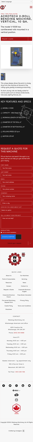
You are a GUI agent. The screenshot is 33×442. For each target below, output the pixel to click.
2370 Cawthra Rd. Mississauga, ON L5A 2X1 (16, 328)
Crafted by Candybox (15, 431)
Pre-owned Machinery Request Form (8, 301)
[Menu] (31, 7)
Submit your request (14, 243)
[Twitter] (10, 385)
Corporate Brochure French (9, 296)
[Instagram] (16, 385)
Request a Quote (9, 289)
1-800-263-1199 (20, 372)
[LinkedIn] (23, 385)
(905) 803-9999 (19, 333)
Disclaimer (9, 309)
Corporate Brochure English (24, 290)
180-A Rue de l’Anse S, (16, 364)
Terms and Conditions (24, 306)
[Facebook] (3, 385)
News (24, 282)
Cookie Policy (9, 306)
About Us (8, 275)
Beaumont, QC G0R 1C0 (16, 367)
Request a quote (7, 39)
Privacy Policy (24, 300)
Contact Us (24, 286)
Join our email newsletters (9, 232)
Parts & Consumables (8, 279)
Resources (9, 282)
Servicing (24, 279)
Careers (8, 286)
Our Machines (24, 275)
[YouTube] (29, 385)
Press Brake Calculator (24, 295)
